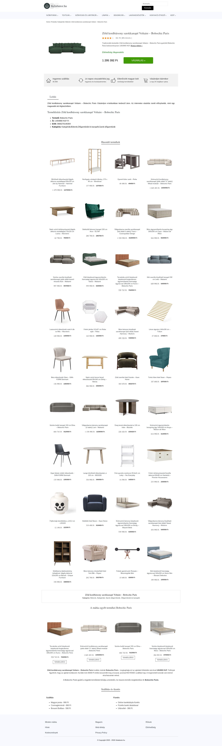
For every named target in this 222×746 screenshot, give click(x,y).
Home (48, 22)
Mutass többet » (136, 46)
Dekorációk (119, 15)
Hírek (47, 727)
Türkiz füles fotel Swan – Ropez (159, 377)
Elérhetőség (151, 727)
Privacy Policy (101, 733)
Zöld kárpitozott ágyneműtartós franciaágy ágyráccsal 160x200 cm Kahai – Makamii (95, 279)
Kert (172, 15)
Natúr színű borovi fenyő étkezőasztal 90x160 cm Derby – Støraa (95, 379)
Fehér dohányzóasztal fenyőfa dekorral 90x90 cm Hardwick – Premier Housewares (160, 475)
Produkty (54, 22)
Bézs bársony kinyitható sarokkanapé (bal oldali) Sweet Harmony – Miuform (127, 331)
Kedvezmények (51, 733)
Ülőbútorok (51, 15)
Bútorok (68, 22)
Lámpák (105, 15)
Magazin (98, 722)
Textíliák (66, 15)
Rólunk (149, 722)
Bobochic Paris (71, 680)
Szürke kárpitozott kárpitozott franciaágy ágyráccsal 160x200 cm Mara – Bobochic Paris (162, 648)
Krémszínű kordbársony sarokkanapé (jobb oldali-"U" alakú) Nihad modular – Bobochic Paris (160, 181)
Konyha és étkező (157, 15)
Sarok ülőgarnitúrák (113, 598)
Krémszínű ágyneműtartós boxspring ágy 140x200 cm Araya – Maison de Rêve (160, 427)
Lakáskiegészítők (136, 15)
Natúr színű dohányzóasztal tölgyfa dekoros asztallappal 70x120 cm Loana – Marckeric (62, 231)
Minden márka (51, 722)
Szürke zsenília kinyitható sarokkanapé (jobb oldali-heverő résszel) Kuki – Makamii (62, 279)
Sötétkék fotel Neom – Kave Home (94, 521)
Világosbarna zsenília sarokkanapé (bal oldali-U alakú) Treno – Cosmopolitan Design (127, 231)
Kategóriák (61, 22)
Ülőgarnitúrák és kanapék (130, 598)
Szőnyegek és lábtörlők (86, 15)
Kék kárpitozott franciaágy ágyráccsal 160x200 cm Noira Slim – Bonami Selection (159, 573)
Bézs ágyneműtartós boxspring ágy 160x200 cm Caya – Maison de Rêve (160, 231)
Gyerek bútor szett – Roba (127, 179)
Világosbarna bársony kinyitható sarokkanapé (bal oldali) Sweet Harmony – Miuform (159, 523)
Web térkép (100, 727)
